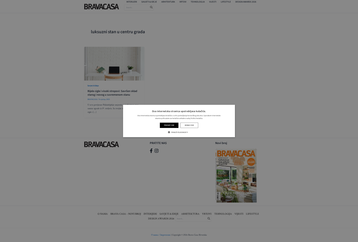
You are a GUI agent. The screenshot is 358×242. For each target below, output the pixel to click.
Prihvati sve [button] (169, 125)
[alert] (179, 121)
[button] (179, 132)
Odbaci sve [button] (189, 125)
